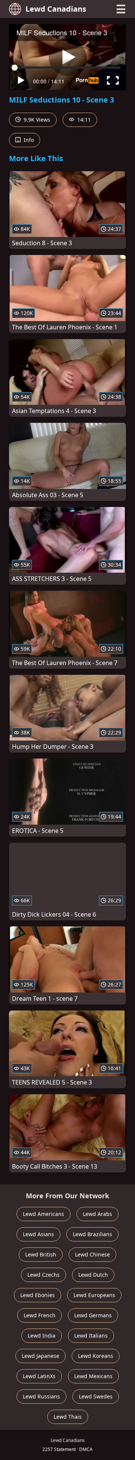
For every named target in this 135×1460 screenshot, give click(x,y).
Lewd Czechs (43, 1274)
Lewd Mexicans (93, 1376)
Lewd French (40, 1315)
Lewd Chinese (92, 1254)
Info (28, 139)
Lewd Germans (93, 1315)
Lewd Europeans (94, 1295)
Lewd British (40, 1254)
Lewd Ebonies (37, 1295)
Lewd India (42, 1335)
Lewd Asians (38, 1234)
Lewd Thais (68, 1416)
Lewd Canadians (56, 9)
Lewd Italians (91, 1335)
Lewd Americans (43, 1213)
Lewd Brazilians (92, 1234)
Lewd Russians (41, 1396)
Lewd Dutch (93, 1274)
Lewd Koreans (95, 1355)
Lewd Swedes (95, 1396)
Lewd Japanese (40, 1355)
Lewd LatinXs (39, 1376)
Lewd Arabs (97, 1213)
